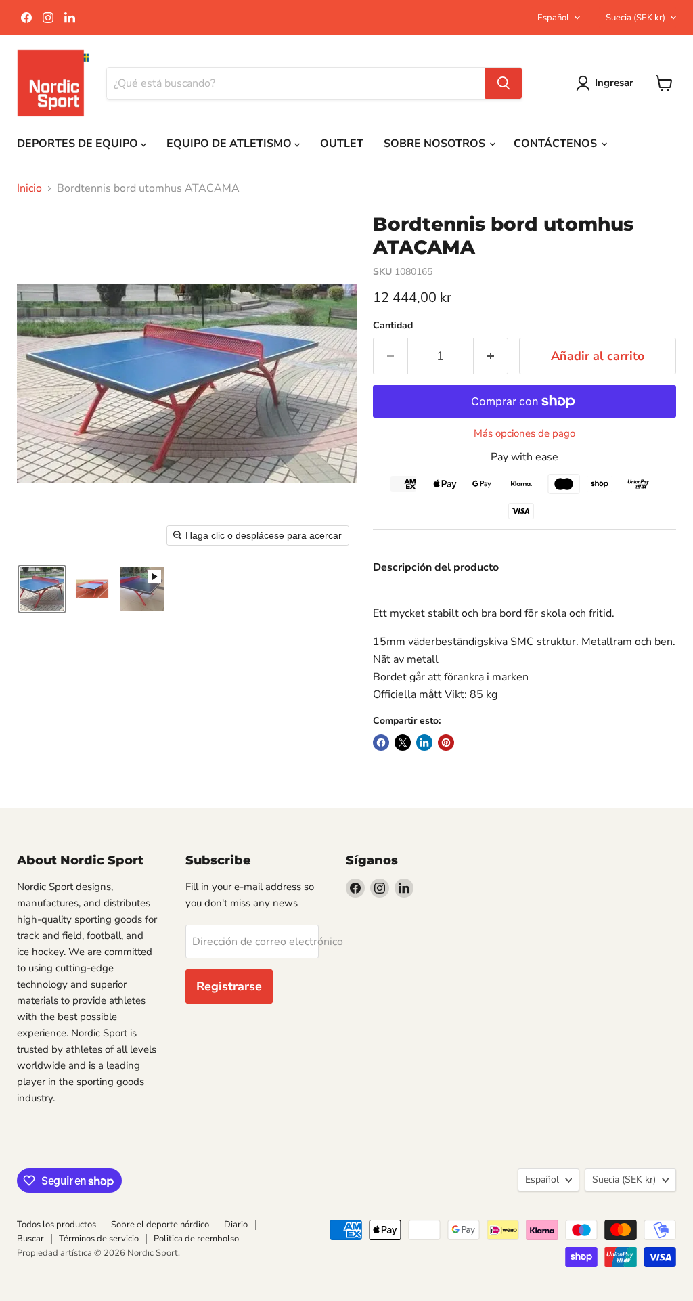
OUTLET (341, 143)
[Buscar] (503, 83)
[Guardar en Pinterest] (446, 742)
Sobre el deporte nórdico (160, 1224)
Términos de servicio (99, 1239)
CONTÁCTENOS (557, 143)
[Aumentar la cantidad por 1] (491, 356)
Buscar (30, 1239)
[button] (42, 589)
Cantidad (393, 325)
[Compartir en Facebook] (381, 742)
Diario (236, 1224)
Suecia (635, 18)
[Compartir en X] (403, 742)
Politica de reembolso (196, 1239)
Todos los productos (56, 1224)
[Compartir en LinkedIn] (424, 742)
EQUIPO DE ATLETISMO (230, 143)
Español (553, 18)
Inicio (29, 188)
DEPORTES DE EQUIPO (79, 143)
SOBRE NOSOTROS (436, 143)
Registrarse (229, 986)
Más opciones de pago (524, 433)
